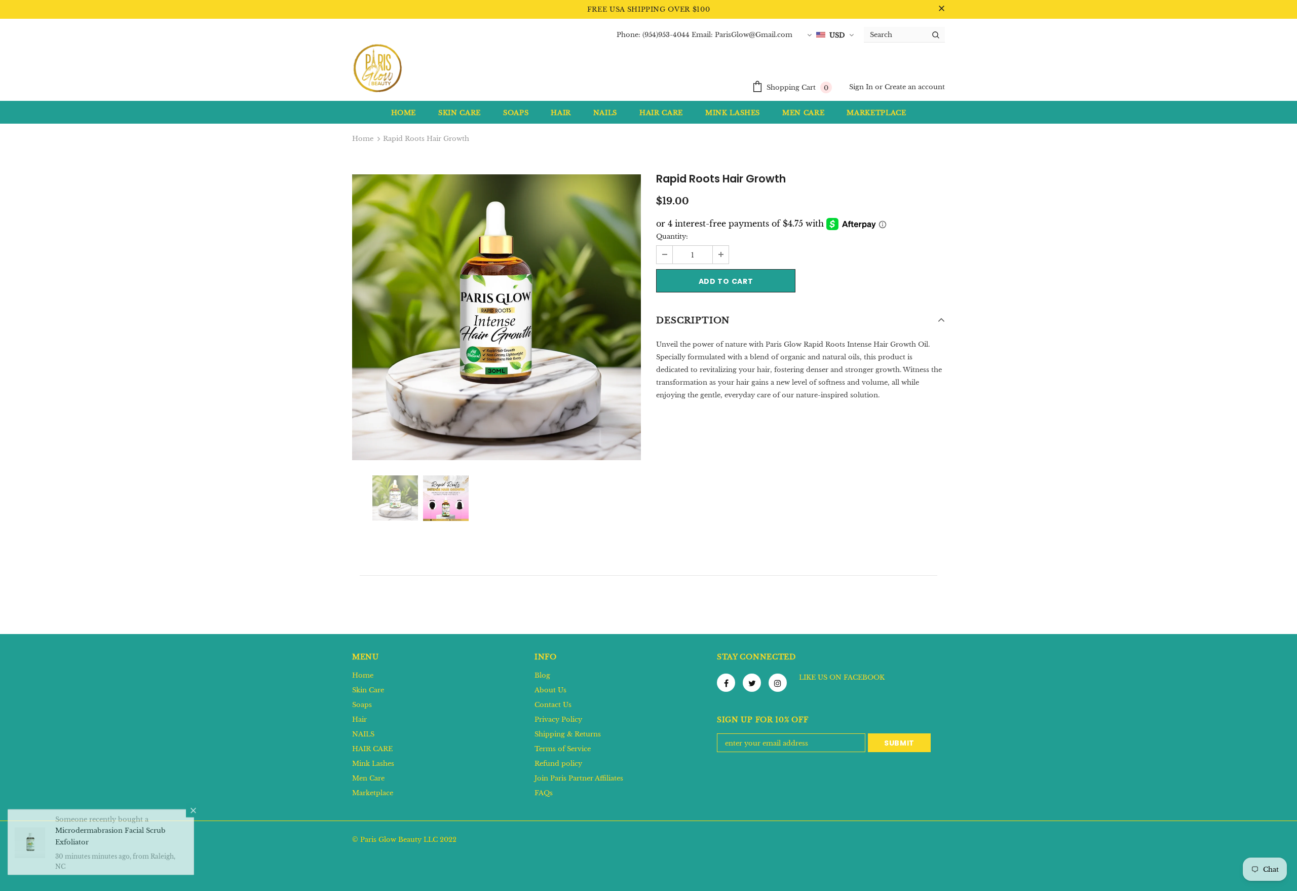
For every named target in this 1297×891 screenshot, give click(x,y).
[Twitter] (752, 683)
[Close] (193, 818)
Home (362, 138)
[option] (496, 317)
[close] (941, 9)
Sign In (862, 87)
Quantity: (672, 236)
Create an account (915, 87)
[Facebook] (726, 683)
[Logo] (377, 68)
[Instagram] (778, 683)
